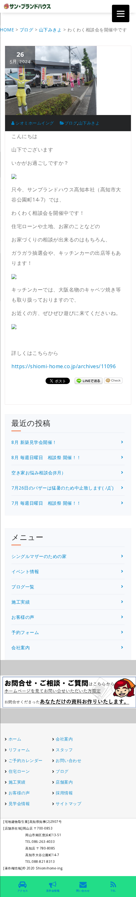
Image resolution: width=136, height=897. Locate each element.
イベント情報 (25, 571)
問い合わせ (83, 890)
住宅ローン (19, 771)
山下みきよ (89, 123)
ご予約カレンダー (26, 760)
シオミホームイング (34, 123)
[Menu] (120, 13)
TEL (113, 890)
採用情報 (64, 793)
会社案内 (20, 647)
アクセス (22, 890)
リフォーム (20, 750)
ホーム (15, 739)
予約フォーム (25, 632)
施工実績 (20, 602)
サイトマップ (68, 803)
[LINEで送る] (88, 380)
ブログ (71, 123)
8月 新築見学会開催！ (34, 442)
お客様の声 (22, 617)
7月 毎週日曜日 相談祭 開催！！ (46, 503)
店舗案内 (64, 782)
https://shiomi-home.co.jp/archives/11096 (63, 366)
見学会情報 (19, 803)
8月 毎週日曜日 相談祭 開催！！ (46, 457)
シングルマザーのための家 (38, 556)
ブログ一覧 (22, 587)
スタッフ (64, 750)
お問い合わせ (68, 760)
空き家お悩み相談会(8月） (38, 473)
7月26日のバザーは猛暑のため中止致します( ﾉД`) (62, 488)
